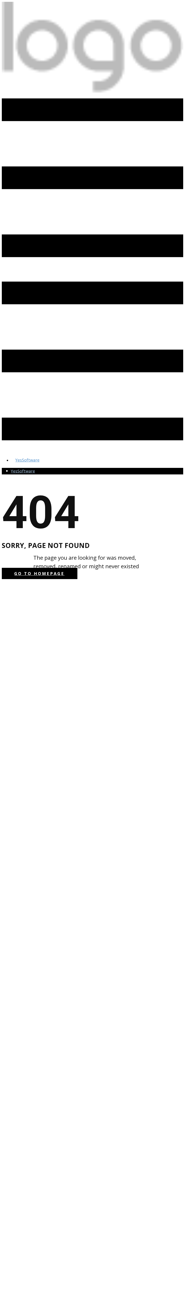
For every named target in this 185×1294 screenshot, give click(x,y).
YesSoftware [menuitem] (27, 460)
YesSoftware (23, 471)
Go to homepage (39, 573)
